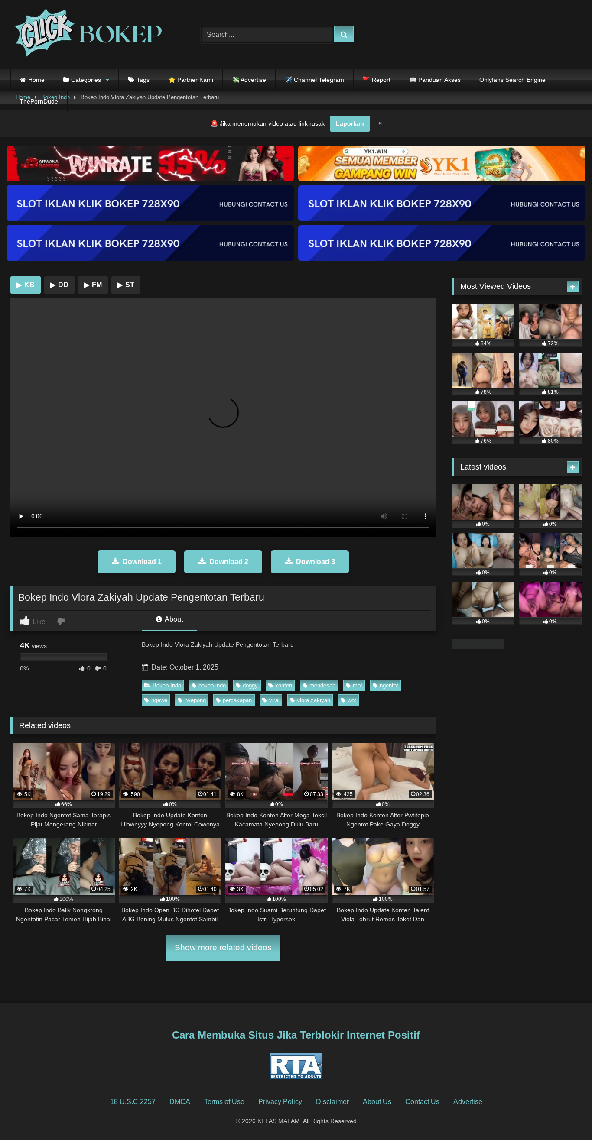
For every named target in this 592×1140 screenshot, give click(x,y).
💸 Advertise (249, 79)
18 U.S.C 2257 (133, 1101)
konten (283, 685)
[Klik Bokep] (86, 34)
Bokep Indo (167, 685)
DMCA (179, 1101)
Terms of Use (224, 1101)
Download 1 (142, 561)
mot (357, 685)
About (173, 619)
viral (274, 700)
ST (125, 284)
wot (352, 700)
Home (36, 79)
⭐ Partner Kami (190, 79)
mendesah (322, 685)
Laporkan (350, 123)
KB (25, 284)
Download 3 (315, 561)
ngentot (389, 685)
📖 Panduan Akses (435, 79)
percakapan (237, 700)
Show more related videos (223, 947)
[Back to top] (565, 1114)
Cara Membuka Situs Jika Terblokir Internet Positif (296, 1035)
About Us (377, 1101)
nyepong (195, 700)
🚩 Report (376, 79)
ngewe (159, 700)
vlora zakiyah (313, 700)
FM (93, 284)
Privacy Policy (280, 1101)
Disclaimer (332, 1101)
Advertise (467, 1101)
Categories (86, 79)
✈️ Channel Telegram (314, 79)
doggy (250, 685)
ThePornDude (39, 101)
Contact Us (422, 1101)
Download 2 (228, 561)
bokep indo (212, 685)
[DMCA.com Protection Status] (478, 647)
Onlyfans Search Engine (512, 79)
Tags (143, 79)
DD (59, 284)
